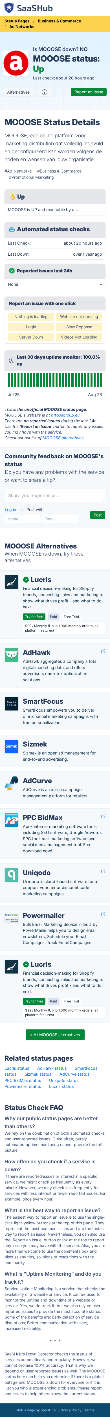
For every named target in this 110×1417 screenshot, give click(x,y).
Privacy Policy (70, 1410)
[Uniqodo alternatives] (11, 875)
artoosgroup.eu (65, 415)
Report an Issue (88, 91)
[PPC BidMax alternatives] (11, 820)
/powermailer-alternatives (29, 909)
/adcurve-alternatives (25, 774)
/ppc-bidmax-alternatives (29, 811)
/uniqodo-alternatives (25, 866)
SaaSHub (48, 1410)
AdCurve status (75, 1074)
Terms (89, 1410)
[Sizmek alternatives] (11, 746)
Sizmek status (38, 1074)
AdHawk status (52, 1068)
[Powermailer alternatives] (11, 918)
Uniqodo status (64, 1080)
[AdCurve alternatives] (11, 783)
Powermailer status (23, 1086)
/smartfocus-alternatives (28, 695)
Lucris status (17, 1068)
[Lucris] (11, 582)
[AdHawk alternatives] (11, 655)
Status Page (25, 1410)
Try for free (34, 617)
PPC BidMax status (23, 1080)
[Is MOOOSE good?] (44, 92)
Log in (11, 509)
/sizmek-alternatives (24, 738)
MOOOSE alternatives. (64, 437)
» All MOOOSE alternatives (55, 1034)
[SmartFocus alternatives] (11, 703)
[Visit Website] (103, 651)
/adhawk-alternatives (25, 646)
